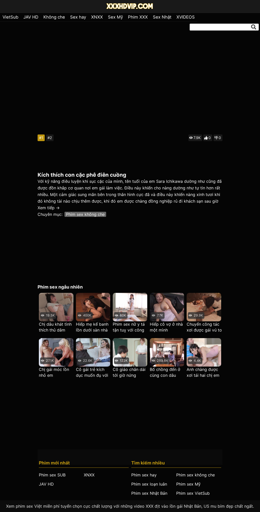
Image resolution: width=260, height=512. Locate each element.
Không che (54, 17)
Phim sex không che (85, 214)
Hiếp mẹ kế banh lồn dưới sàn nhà (92, 327)
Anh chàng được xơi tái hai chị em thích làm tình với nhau (203, 372)
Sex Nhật (162, 17)
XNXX (97, 17)
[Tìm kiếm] (253, 26)
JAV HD (30, 17)
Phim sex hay (144, 474)
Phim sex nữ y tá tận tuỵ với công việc (129, 327)
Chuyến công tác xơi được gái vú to (204, 327)
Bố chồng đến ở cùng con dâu (165, 372)
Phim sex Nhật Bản (149, 493)
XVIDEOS (185, 17)
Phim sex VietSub (193, 493)
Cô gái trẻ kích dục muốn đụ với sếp (92, 372)
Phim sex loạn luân (149, 484)
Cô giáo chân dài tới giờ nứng (129, 372)
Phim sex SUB (52, 474)
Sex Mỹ (115, 17)
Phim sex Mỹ (188, 484)
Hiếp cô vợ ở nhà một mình (166, 327)
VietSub (10, 17)
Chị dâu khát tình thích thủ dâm (55, 327)
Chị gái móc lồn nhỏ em (54, 372)
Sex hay (78, 17)
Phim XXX (138, 17)
